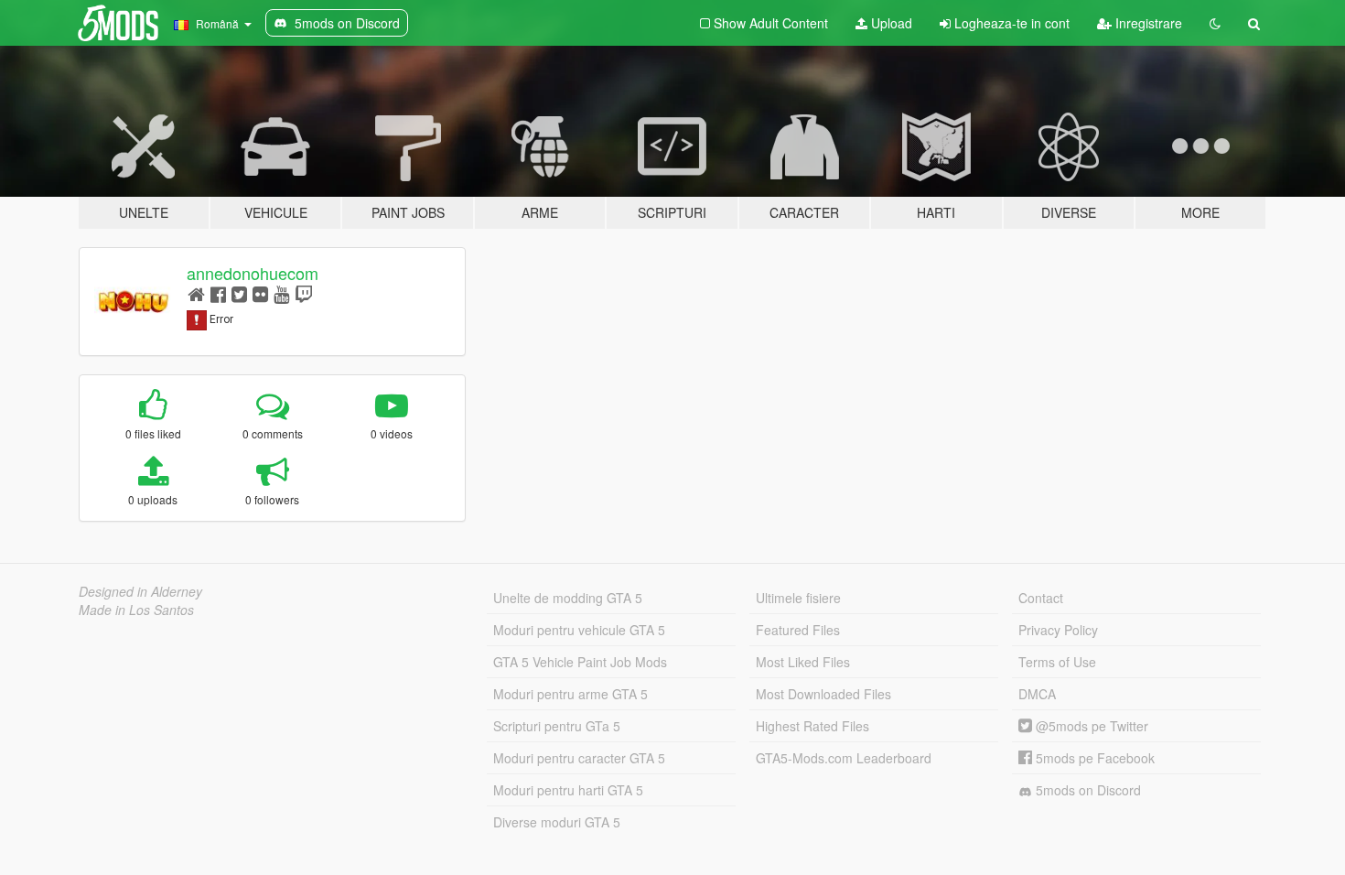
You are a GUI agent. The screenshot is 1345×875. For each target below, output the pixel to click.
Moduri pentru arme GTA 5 (570, 694)
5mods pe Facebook (1093, 758)
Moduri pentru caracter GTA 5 (579, 758)
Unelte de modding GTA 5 (567, 598)
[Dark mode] (1215, 23)
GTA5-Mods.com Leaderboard (843, 758)
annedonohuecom (252, 273)
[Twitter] (239, 293)
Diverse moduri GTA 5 (556, 822)
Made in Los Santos (136, 609)
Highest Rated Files (812, 726)
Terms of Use (1057, 662)
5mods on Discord (1086, 790)
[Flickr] (260, 293)
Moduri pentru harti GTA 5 (568, 790)
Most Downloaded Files (823, 694)
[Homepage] (196, 293)
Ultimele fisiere (798, 598)
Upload (889, 23)
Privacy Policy (1058, 630)
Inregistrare (1147, 23)
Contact (1040, 598)
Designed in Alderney (140, 591)
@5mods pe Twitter (1090, 726)
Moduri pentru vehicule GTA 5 (579, 630)
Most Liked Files (803, 662)
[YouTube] (281, 293)
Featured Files (798, 630)
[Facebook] (218, 293)
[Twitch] (304, 293)
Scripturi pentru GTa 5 (556, 726)
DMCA (1037, 694)
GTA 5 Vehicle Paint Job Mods (580, 662)
